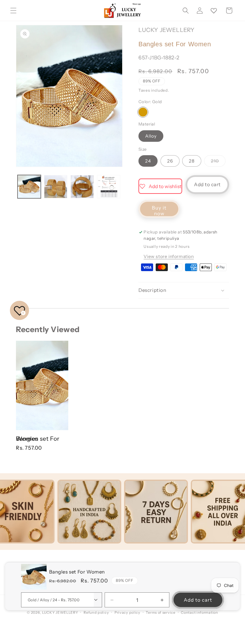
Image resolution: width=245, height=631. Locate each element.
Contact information (199, 612)
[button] (13, 11)
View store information (169, 256)
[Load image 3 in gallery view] (82, 186)
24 (148, 161)
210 (218, 162)
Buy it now (159, 211)
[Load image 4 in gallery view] (108, 186)
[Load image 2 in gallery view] (55, 186)
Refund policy (96, 612)
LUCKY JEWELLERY (60, 612)
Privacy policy (127, 612)
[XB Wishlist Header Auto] (214, 11)
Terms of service (160, 612)
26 (170, 161)
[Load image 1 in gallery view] (29, 186)
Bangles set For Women (38, 438)
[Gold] (142, 112)
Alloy (151, 136)
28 (192, 161)
